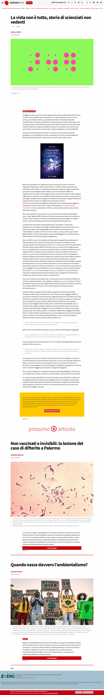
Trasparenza (31, 677)
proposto (55, 270)
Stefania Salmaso (18, 455)
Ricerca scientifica (30, 111)
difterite (27, 537)
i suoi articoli (35, 270)
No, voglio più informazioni (51, 693)
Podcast (23, 8)
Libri (24, 111)
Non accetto (79, 692)
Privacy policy (18, 677)
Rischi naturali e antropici (42, 8)
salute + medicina (53, 8)
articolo (65, 281)
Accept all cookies (88, 692)
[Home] (15, 3)
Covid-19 (33, 8)
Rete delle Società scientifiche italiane (11, 8)
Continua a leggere (52, 548)
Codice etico (24, 677)
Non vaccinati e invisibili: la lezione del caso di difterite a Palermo (47, 445)
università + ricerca (94, 8)
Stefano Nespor (17, 572)
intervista (54, 245)
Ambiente (25, 639)
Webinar (28, 8)
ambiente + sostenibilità (63, 8)
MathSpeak (26, 203)
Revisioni (18, 26)
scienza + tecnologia (84, 8)
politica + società (74, 8)
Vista (13, 27)
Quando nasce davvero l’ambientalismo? (49, 564)
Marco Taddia (16, 32)
